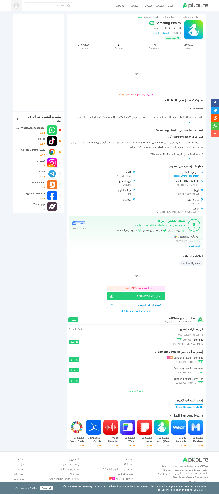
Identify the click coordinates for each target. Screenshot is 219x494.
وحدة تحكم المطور (71, 464)
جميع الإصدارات (136, 390)
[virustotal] (158, 220)
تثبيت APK (128, 464)
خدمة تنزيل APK (125, 473)
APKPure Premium (124, 478)
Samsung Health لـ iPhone (187, 406)
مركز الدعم (19, 478)
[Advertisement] (40, 62)
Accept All (46, 488)
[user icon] (16, 6)
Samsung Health (151, 17)
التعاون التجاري (17, 473)
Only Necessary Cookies (26, 488)
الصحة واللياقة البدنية (169, 17)
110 (129, 194)
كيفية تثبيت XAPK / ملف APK (137, 311)
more (119, 176)
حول (22, 464)
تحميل (73, 319)
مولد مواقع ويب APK (69, 469)
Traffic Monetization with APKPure (63, 478)
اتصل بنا (20, 469)
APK (152, 23)
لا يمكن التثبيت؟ (75, 329)
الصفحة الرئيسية (196, 17)
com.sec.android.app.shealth (186, 175)
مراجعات (127, 199)
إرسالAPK (74, 473)
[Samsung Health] (193, 30)
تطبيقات (184, 17)
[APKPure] (195, 5)
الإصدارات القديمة (160, 33)
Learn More (200, 489)
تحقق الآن (195, 203)
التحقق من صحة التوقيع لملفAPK (118, 469)
